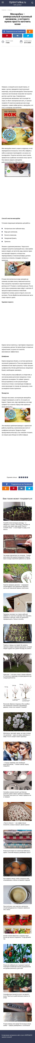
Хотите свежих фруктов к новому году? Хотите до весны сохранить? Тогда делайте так (17, 937)
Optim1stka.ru (17, 2)
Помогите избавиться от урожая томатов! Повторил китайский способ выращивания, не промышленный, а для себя (17, 966)
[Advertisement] (17, 66)
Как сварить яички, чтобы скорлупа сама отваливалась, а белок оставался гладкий (16, 879)
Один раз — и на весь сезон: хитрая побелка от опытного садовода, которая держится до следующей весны (17, 676)
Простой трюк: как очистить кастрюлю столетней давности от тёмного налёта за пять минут (16, 907)
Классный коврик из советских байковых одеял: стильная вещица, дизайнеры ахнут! (17, 851)
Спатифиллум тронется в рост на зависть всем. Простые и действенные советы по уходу (16, 996)
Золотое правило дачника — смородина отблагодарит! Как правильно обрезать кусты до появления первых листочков (15, 586)
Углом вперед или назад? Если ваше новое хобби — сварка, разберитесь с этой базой (17, 1024)
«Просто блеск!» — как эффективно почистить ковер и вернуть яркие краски (16, 823)
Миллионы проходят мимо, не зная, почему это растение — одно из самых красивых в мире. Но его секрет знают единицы (17, 734)
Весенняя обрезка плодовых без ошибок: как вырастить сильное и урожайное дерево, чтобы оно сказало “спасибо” (16, 705)
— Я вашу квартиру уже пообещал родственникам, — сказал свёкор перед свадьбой (16, 764)
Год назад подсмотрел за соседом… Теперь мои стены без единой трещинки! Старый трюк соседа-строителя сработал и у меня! (17, 557)
